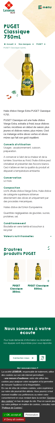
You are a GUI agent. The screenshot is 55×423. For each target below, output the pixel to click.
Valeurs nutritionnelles (19, 236)
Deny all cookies (15, 419)
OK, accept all (13, 415)
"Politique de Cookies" (11, 407)
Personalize (32, 415)
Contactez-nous (21, 358)
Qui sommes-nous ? (27, 368)
